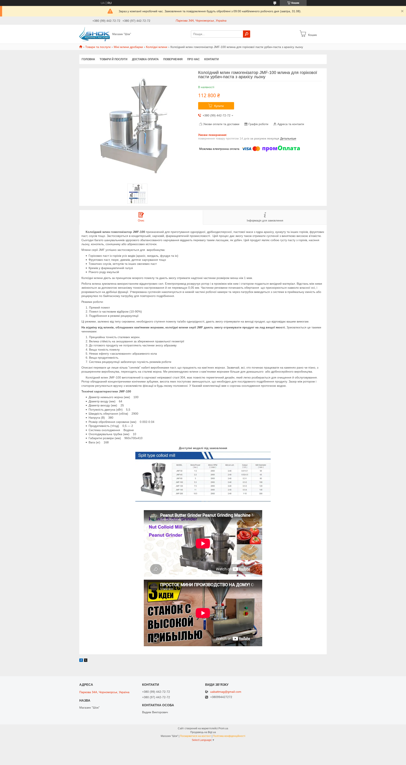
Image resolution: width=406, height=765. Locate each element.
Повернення (172, 59)
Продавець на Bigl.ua (203, 732)
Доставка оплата (145, 59)
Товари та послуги (98, 47)
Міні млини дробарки (128, 47)
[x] (85, 661)
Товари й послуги (113, 59)
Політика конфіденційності (229, 736)
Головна (88, 59)
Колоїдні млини (156, 47)
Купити (219, 106)
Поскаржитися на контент (195, 736)
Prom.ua (223, 728)
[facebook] (81, 661)
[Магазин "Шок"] (94, 34)
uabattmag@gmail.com (225, 691)
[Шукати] (246, 34)
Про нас (193, 59)
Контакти (211, 59)
